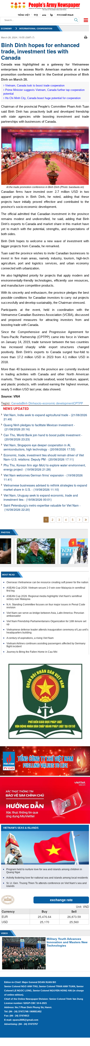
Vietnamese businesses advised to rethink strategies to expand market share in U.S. (45, 487)
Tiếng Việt (24, 15)
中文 (36, 15)
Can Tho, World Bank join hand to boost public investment (43, 437)
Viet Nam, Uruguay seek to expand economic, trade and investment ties (41, 497)
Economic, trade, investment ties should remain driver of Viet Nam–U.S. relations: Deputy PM (44, 457)
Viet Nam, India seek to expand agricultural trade (45, 417)
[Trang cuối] (86, 520)
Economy (6, 28)
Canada (16, 403)
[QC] (45, 760)
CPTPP (78, 403)
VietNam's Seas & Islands (21, 827)
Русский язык (65, 15)
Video (4, 933)
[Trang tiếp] (79, 520)
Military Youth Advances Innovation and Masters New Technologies (67, 942)
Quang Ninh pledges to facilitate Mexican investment (39, 427)
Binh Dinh (28, 403)
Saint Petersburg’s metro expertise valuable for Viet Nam (42, 507)
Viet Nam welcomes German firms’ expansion (43, 477)
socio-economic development (54, 403)
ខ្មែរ (51, 15)
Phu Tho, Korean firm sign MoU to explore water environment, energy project (45, 467)
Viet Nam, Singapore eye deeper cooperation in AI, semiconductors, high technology (39, 447)
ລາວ (44, 15)
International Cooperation (35, 28)
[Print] (85, 37)
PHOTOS (5, 532)
